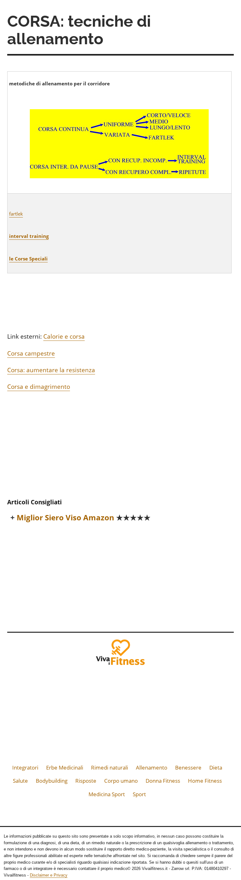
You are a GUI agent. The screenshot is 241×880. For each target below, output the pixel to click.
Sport (139, 794)
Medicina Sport (106, 794)
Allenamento (151, 767)
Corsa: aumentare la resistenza (51, 370)
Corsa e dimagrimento (38, 387)
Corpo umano (121, 780)
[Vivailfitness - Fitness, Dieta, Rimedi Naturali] (120, 654)
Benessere (188, 767)
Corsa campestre (31, 353)
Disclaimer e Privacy (48, 875)
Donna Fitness (163, 780)
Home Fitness (205, 780)
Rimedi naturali (109, 767)
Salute (20, 780)
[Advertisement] (120, 447)
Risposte (85, 780)
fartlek (16, 214)
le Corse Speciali (28, 258)
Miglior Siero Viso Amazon (84, 517)
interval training (29, 236)
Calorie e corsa (64, 336)
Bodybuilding (51, 780)
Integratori (25, 767)
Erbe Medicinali (64, 767)
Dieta (215, 767)
